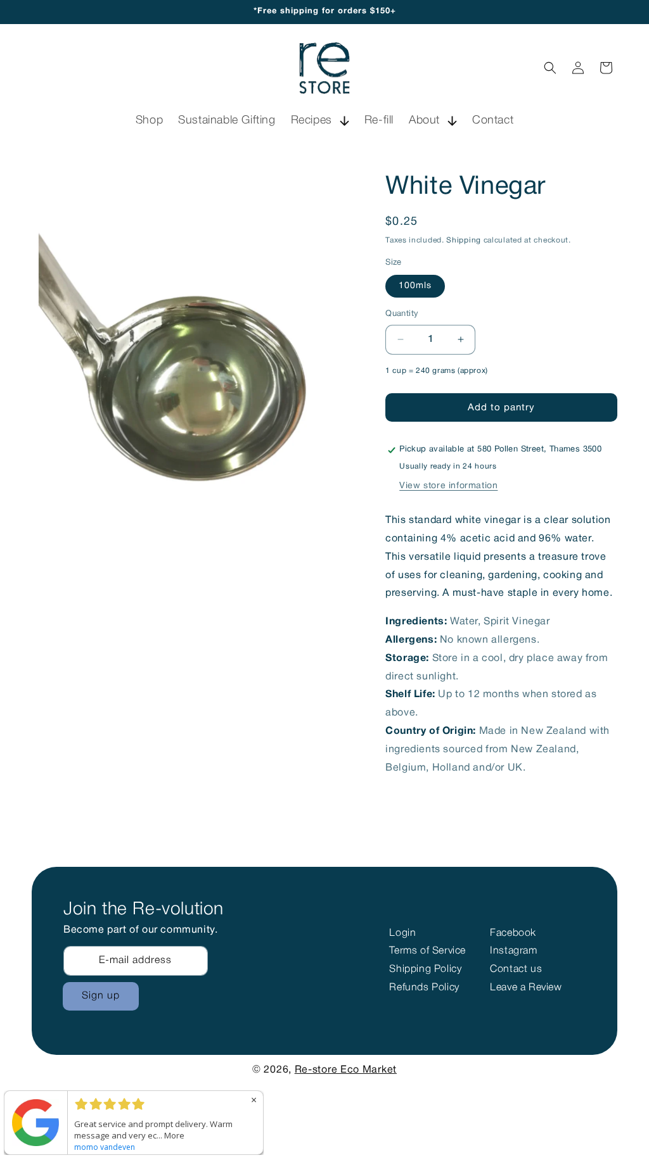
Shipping (463, 240)
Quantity (401, 314)
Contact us (516, 969)
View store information (448, 486)
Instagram (513, 951)
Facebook (513, 933)
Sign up (101, 996)
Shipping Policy (425, 969)
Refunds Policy (424, 987)
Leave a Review (526, 987)
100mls (415, 286)
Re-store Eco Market (346, 1070)
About (424, 120)
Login (402, 933)
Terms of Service (427, 951)
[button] (320, 121)
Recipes (311, 120)
